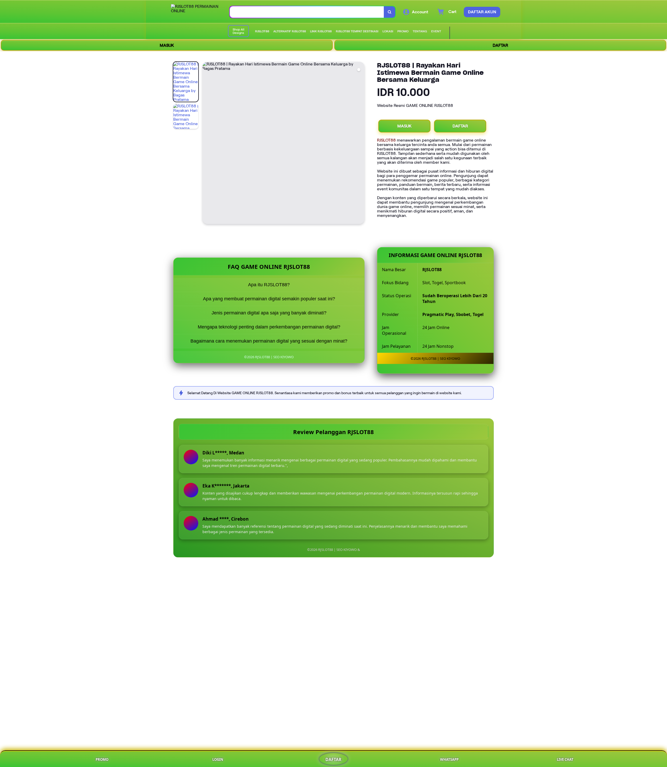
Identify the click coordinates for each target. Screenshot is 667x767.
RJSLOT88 (386, 140)
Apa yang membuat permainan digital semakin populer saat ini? (269, 298)
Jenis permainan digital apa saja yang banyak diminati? (269, 312)
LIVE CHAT (565, 759)
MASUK (167, 45)
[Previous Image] (206, 144)
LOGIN (217, 759)
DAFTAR (500, 45)
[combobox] (307, 12)
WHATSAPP (449, 759)
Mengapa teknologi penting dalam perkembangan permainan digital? (269, 327)
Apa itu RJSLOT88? (269, 284)
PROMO (102, 759)
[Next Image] (360, 144)
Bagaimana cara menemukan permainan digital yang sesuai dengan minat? (268, 341)
